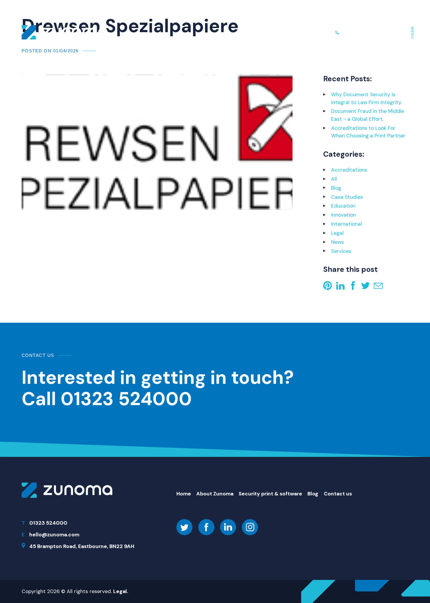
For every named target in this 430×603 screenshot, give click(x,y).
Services (341, 251)
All (334, 179)
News (337, 242)
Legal (337, 233)
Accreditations (349, 170)
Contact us (338, 493)
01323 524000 (364, 32)
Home (183, 493)
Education (343, 206)
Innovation (343, 215)
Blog (336, 188)
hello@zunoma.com (54, 534)
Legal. (120, 591)
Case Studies (347, 197)
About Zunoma (214, 493)
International (346, 224)
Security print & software (270, 493)
